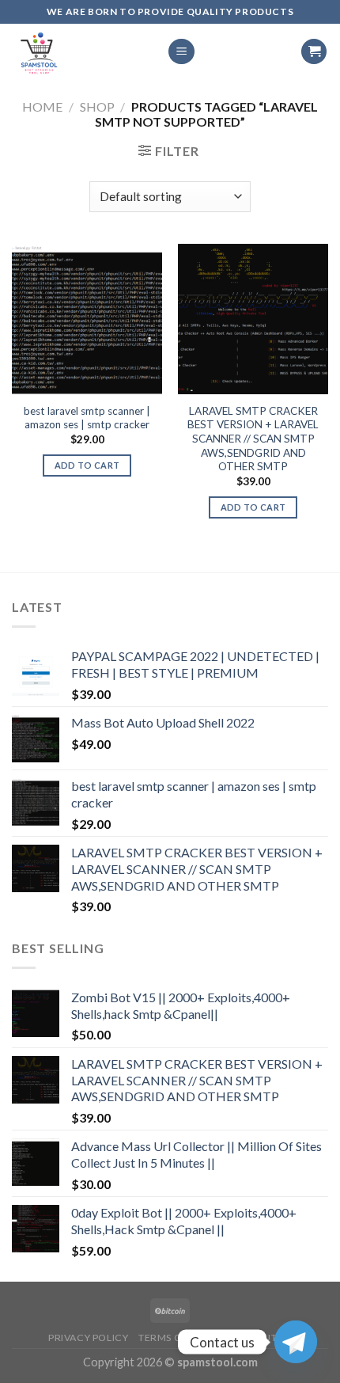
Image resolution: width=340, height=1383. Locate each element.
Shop (97, 106)
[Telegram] (295, 1341)
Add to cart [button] (87, 465)
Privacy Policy (88, 1337)
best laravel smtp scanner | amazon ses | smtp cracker (87, 418)
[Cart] (314, 52)
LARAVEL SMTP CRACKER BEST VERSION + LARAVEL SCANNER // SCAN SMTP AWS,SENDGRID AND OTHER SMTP (253, 439)
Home (42, 106)
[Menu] (181, 52)
